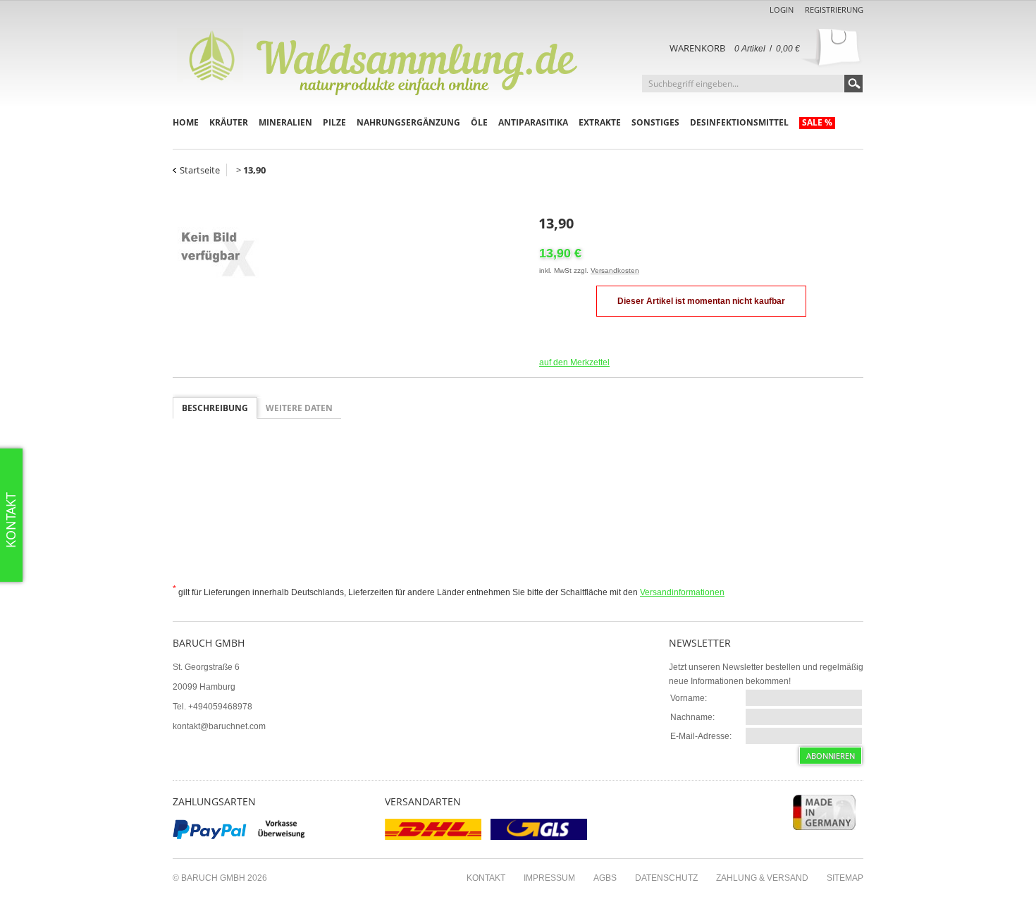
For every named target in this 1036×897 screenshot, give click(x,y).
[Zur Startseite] (384, 60)
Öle (479, 122)
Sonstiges (655, 122)
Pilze (334, 122)
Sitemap (845, 878)
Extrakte (600, 122)
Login (782, 9)
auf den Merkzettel (574, 362)
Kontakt (486, 878)
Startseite (200, 170)
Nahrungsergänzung (408, 122)
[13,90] (349, 253)
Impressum (549, 878)
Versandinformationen (682, 592)
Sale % (817, 122)
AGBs (605, 878)
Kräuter (228, 122)
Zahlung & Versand (762, 878)
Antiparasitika (533, 122)
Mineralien (285, 122)
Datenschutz (666, 878)
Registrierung (834, 9)
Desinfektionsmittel (739, 122)
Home (186, 122)
